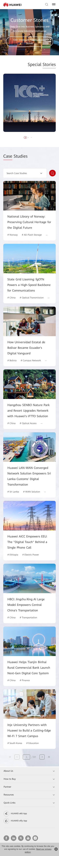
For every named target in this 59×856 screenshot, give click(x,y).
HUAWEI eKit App (19, 813)
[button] (25, 137)
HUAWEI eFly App (19, 821)
